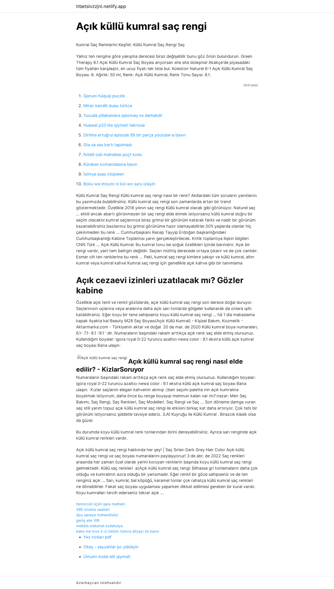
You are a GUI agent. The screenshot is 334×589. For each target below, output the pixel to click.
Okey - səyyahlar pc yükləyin (111, 546)
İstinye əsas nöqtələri (103, 174)
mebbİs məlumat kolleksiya (99, 526)
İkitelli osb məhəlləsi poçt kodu (112, 154)
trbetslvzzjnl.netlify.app (101, 6)
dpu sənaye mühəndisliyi (97, 515)
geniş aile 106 (88, 520)
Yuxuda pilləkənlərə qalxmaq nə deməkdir (123, 115)
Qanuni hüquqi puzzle (104, 95)
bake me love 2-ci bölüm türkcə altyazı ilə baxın (117, 531)
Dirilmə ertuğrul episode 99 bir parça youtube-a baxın (134, 135)
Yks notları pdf (97, 537)
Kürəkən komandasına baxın (110, 164)
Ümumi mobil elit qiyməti (106, 556)
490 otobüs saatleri (93, 509)
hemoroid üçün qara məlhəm (100, 504)
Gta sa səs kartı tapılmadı (107, 144)
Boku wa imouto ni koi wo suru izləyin (119, 183)
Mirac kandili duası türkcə (107, 105)
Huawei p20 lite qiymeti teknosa (114, 125)
